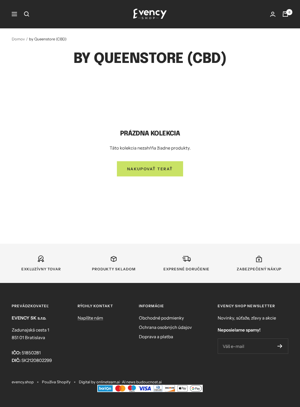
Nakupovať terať (150, 168)
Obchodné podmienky (161, 318)
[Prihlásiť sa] (272, 14)
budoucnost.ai (149, 381)
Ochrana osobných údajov (165, 327)
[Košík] (285, 14)
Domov (18, 39)
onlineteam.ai (108, 381)
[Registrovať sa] (279, 346)
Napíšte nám (90, 318)
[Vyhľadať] (26, 14)
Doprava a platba (156, 336)
